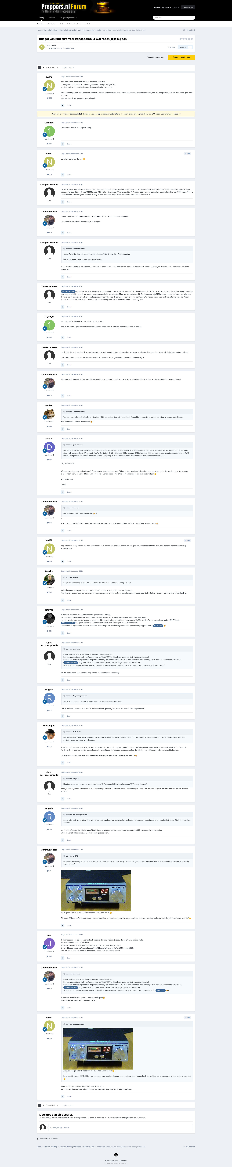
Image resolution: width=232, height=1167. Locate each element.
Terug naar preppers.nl (68, 18)
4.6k (50, 426)
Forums (40, 24)
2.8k (50, 592)
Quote (69, 105)
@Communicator (68, 291)
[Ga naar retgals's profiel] (49, 698)
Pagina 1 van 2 (68, 68)
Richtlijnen (51, 24)
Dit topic (184, 17)
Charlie (49, 571)
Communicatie (68, 48)
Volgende (50, 68)
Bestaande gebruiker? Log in (166, 7)
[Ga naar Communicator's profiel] (49, 220)
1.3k (50, 631)
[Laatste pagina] (57, 67)
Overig (41, 18)
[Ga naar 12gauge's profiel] (49, 131)
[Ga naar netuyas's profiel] (49, 618)
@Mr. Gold (158, 626)
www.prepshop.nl (172, 114)
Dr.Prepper (49, 725)
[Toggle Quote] (64, 249)
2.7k (50, 747)
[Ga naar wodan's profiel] (49, 413)
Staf (61, 24)
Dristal (49, 438)
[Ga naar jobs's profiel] (49, 943)
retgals (49, 689)
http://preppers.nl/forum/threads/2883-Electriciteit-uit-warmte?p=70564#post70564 (100, 948)
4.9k (50, 144)
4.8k (50, 956)
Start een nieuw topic (155, 57)
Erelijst (87, 24)
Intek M (183, 593)
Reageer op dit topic (181, 57)
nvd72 (53, 46)
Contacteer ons (111, 1161)
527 (50, 711)
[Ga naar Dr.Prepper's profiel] (49, 734)
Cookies (123, 1161)
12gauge (49, 122)
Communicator (49, 211)
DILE (95, 1000)
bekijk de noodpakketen (87, 114)
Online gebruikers (74, 24)
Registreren (188, 7)
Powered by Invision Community (116, 1163)
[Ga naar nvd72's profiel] (42, 47)
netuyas (49, 610)
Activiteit (52, 18)
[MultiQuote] (62, 105)
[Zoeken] (192, 18)
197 (50, 460)
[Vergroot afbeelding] (84, 159)
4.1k (50, 232)
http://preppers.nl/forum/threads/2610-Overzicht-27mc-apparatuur (101, 216)
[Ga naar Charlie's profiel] (49, 579)
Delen (172, 47)
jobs (49, 935)
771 (50, 98)
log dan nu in (107, 1118)
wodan (49, 405)
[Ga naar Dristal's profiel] (49, 447)
